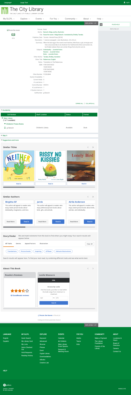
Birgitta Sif (11, 201)
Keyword (43, 338)
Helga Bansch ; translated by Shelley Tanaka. (63, 35)
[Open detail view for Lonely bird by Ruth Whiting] (84, 165)
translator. (52, 57)
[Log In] (124, 2)
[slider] (49, 187)
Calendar (61, 338)
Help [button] (99, 18)
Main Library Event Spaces (63, 345)
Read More (10, 222)
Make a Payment (101, 338)
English (49, 59)
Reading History (27, 356)
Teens (78, 341)
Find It (18, 184)
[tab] (8, 244)
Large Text (24, 3)
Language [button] (7, 334)
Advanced (43, 341)
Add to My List (114, 29)
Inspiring (38, 251)
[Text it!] (5, 128)
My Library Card (27, 341)
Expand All (79, 103)
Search (53, 303)
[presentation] (18, 165)
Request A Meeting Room (63, 350)
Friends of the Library (100, 347)
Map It (5, 136)
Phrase (42, 347)
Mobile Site (122, 388)
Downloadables (45, 357)
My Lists (24, 344)
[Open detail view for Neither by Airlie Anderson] (18, 165)
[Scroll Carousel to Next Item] (93, 147)
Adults (78, 338)
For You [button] (53, 18)
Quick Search (26, 338)
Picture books (26, 251)
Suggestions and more (11, 140)
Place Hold (116, 24)
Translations (12, 251)
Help (5, 371)
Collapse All (90, 103)
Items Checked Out (26, 348)
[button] (89, 244)
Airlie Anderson (77, 201)
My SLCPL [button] (8, 18)
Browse (42, 344)
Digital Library (45, 353)
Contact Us (117, 351)
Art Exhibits (62, 341)
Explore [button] (24, 18)
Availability (6, 110)
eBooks (42, 360)
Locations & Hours (117, 339)
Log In (128, 2)
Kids (78, 344)
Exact (42, 350)
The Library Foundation (99, 342)
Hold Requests (26, 352)
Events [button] (39, 18)
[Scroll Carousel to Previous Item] (88, 147)
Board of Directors (116, 344)
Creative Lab (44, 363)
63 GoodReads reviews (20, 295)
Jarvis (40, 201)
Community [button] (70, 18)
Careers (116, 348)
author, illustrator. (53, 32)
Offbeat (49, 251)
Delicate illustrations (63, 251)
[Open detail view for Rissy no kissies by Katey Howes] (50, 165)
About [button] (86, 18)
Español (6, 341)
